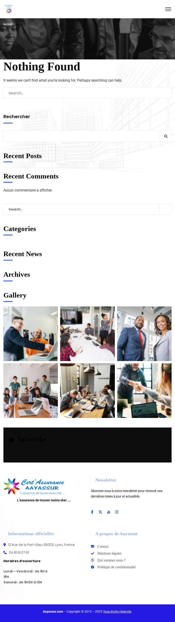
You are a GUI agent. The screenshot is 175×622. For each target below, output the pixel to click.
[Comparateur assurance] (8, 9)
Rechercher (16, 116)
